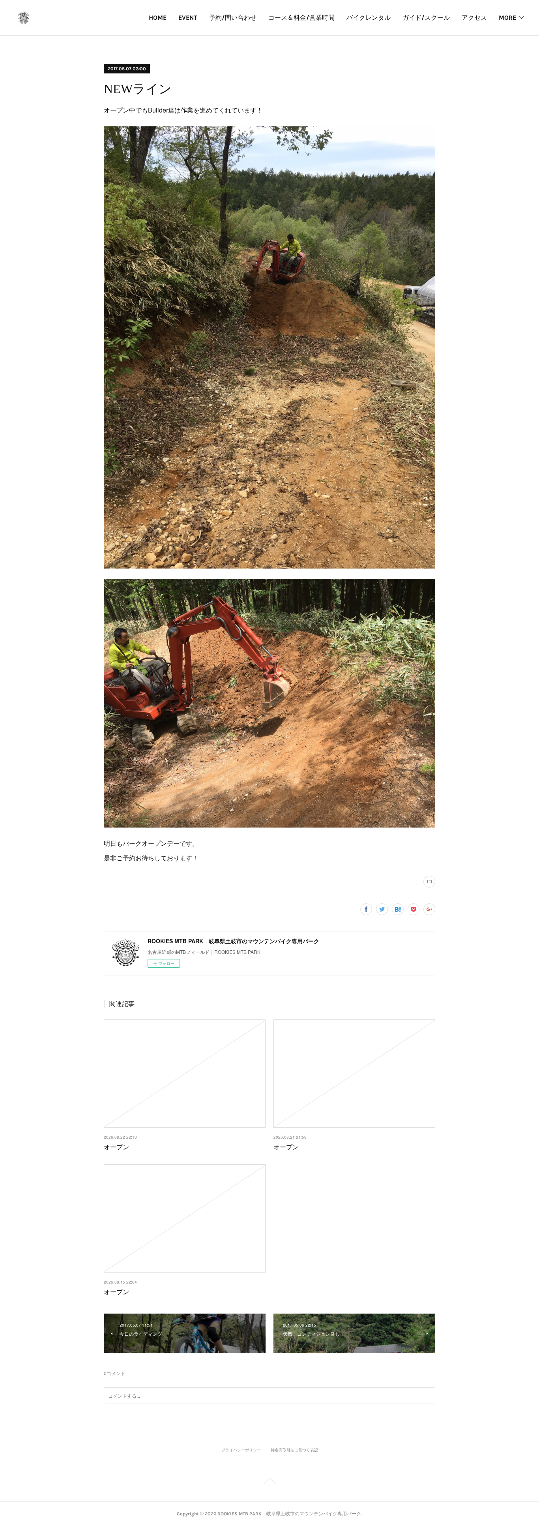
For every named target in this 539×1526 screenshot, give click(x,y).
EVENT (187, 17)
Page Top (269, 1482)
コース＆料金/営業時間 (301, 17)
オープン (116, 1146)
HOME (158, 17)
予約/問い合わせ (232, 17)
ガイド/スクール (426, 17)
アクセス (474, 17)
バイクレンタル (368, 17)
